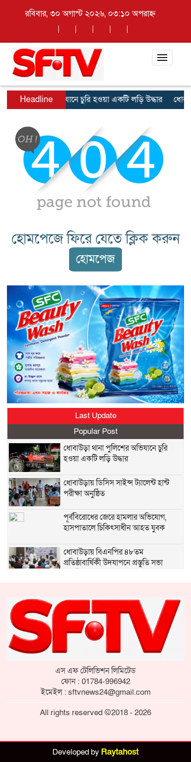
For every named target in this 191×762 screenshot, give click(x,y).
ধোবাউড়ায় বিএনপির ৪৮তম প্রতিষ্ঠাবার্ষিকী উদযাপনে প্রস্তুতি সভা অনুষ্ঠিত (113, 563)
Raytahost (120, 752)
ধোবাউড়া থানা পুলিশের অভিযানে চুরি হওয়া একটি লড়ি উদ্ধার (115, 453)
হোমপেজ (95, 259)
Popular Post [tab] (96, 431)
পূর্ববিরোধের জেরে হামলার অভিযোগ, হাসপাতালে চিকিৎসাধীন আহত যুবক (115, 522)
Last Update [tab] (95, 415)
